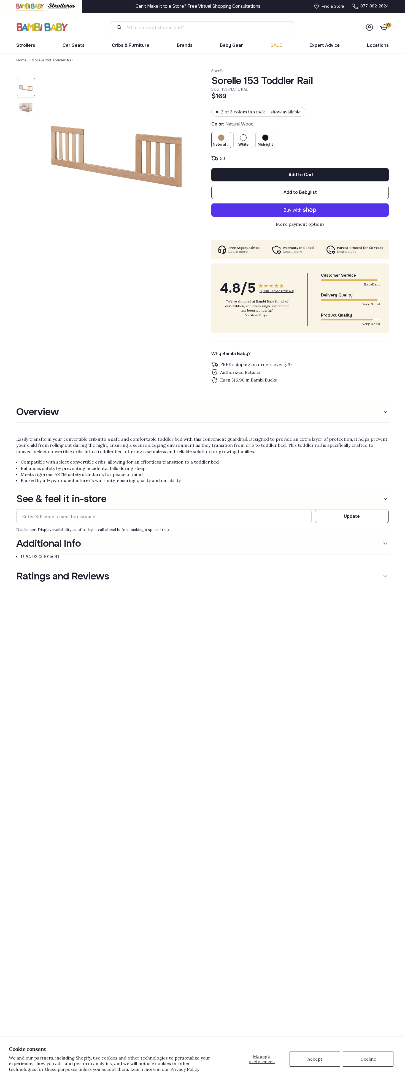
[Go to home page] (42, 27)
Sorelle (218, 70)
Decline (368, 1059)
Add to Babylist (300, 192)
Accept (314, 1059)
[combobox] (205, 27)
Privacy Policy (184, 1069)
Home (21, 60)
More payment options (300, 224)
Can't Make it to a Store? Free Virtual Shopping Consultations (198, 6)
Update (352, 516)
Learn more (238, 252)
